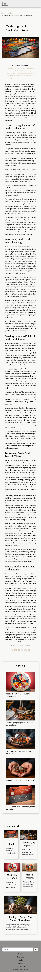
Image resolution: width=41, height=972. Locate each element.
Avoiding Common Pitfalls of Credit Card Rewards (20, 73)
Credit (10, 13)
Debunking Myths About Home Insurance (18, 752)
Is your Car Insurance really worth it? (20, 780)
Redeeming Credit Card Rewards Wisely (19, 76)
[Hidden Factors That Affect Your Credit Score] (29, 867)
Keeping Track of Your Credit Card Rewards (20, 78)
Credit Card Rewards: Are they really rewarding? (20, 807)
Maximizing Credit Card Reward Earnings (19, 71)
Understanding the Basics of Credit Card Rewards (20, 68)
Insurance (20, 957)
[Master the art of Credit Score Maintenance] (20, 682)
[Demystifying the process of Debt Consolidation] (20, 710)
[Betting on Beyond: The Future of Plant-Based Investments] (20, 905)
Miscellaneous (20, 966)
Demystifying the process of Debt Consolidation (19, 723)
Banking (20, 963)
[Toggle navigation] (5, 4)
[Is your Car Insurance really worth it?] (20, 768)
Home (3, 13)
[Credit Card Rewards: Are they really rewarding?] (20, 795)
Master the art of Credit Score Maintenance (18, 695)
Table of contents (21, 65)
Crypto (20, 954)
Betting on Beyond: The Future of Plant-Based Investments (20, 920)
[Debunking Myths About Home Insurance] (20, 739)
